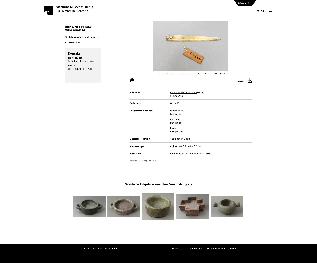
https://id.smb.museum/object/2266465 (191, 153)
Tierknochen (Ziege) (180, 138)
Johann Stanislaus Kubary (183, 92)
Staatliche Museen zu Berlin (221, 248)
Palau (173, 127)
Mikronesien (176, 110)
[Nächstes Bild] (247, 206)
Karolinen (175, 119)
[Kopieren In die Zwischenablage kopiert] (131, 80)
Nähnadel (74, 42)
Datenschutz (178, 248)
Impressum (196, 248)
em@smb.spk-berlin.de (80, 68)
